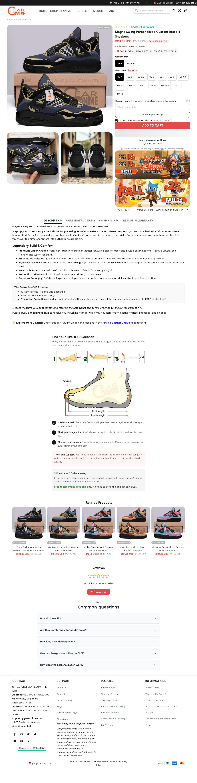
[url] (27, 718)
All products (22, 19)
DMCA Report (19, 763)
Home (10, 19)
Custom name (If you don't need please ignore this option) (145, 101)
